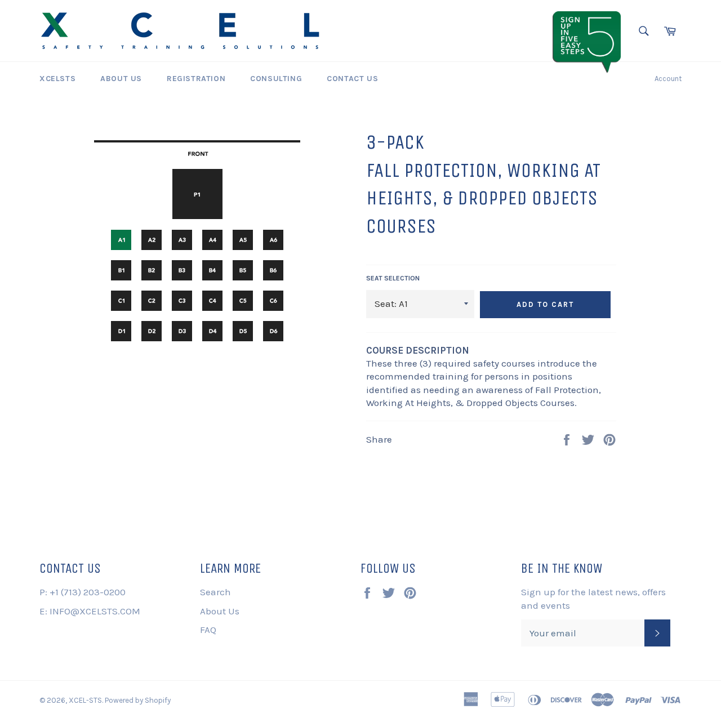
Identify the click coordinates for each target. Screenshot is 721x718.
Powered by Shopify (138, 700)
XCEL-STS (85, 700)
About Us (121, 78)
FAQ (208, 629)
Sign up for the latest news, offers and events (593, 598)
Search (215, 591)
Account (668, 78)
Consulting (276, 78)
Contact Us (352, 78)
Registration (196, 78)
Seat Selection (393, 278)
